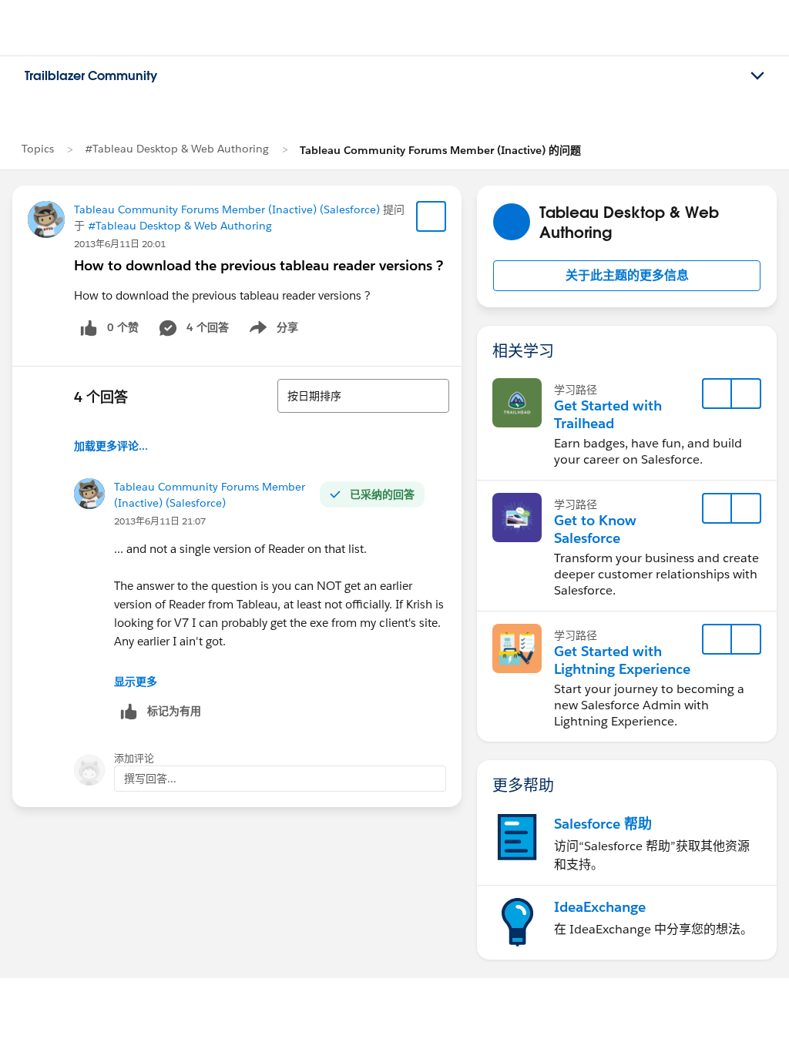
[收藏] (431, 216)
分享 (271, 330)
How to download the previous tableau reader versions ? (258, 265)
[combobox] (363, 396)
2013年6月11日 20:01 (120, 243)
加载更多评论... (111, 446)
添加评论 (134, 758)
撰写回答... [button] (150, 779)
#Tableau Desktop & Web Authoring (177, 149)
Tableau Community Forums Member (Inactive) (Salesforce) (227, 209)
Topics (38, 149)
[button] (626, 275)
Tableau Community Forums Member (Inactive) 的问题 (440, 150)
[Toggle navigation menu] (757, 76)
